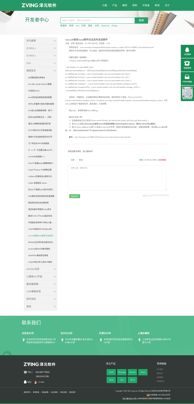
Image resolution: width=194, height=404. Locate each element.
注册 (72, 160)
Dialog (114, 26)
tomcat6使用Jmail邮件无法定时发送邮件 (42, 236)
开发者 (146, 5)
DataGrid (105, 26)
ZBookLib (132, 372)
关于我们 (160, 369)
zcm (77, 26)
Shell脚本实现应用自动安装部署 (41, 196)
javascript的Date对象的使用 (39, 249)
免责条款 (36, 392)
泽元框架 (31, 40)
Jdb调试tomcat (33, 91)
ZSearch (143, 372)
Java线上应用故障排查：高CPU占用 (42, 110)
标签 (84, 26)
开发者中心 (161, 381)
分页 (97, 26)
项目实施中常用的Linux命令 (39, 209)
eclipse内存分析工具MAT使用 (40, 262)
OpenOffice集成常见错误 (38, 255)
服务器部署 (32, 284)
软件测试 (31, 299)
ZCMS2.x (31, 48)
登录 (81, 160)
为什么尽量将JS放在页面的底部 (41, 104)
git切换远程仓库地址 (36, 78)
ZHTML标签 (32, 269)
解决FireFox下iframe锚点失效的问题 (42, 216)
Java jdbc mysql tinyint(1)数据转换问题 (42, 84)
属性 (90, 26)
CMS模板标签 (33, 291)
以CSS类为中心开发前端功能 (40, 130)
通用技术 (31, 70)
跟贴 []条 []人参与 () (152, 160)
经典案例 (160, 377)
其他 (28, 306)
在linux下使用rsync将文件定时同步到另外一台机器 (42, 190)
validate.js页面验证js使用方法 (40, 176)
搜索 (141, 20)
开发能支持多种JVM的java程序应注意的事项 (42, 222)
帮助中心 (160, 373)
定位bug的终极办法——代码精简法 (42, 117)
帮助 (134, 5)
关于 (167, 5)
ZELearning (122, 372)
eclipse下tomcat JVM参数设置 (40, 170)
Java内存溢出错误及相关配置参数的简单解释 (42, 97)
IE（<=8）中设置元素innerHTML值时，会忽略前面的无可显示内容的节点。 (42, 150)
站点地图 (54, 392)
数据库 (63, 26)
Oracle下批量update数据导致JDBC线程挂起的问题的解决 (42, 163)
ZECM (132, 380)
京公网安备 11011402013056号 (159, 395)
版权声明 (27, 392)
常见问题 (63, 392)
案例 (124, 5)
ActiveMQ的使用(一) (36, 157)
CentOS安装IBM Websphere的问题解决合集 (42, 229)
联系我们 (72, 392)
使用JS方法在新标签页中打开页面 (42, 137)
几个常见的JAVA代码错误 (38, 143)
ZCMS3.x (31, 55)
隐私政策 (45, 392)
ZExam (111, 380)
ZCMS (111, 372)
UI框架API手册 (34, 276)
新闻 (157, 5)
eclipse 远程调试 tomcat (37, 183)
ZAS (28, 63)
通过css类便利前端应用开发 (39, 124)
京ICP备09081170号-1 (130, 399)
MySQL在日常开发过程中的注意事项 (42, 242)
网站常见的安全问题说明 (38, 203)
